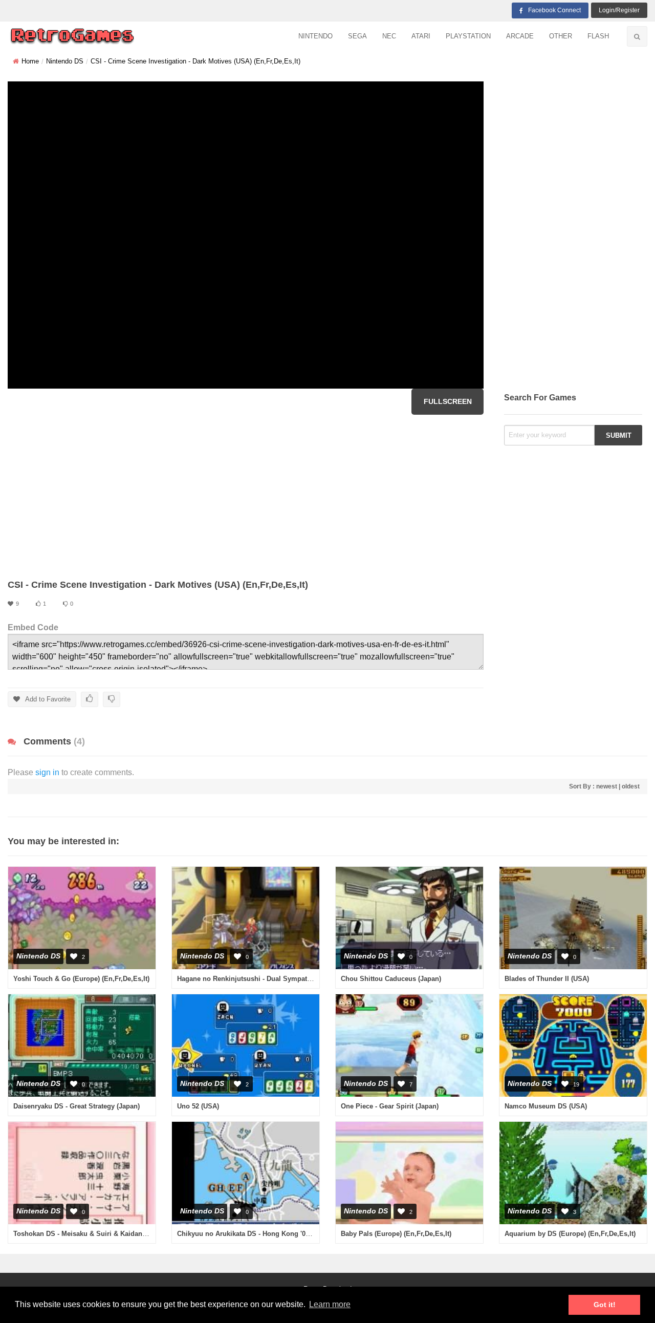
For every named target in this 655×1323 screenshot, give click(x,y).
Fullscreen (448, 401)
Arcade (520, 36)
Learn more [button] (330, 1304)
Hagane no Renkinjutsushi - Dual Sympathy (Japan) (258, 979)
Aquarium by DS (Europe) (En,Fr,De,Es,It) (570, 1233)
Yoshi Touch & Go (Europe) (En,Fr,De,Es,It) (81, 979)
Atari (420, 36)
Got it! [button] (605, 1304)
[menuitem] (315, 36)
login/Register (619, 10)
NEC (389, 36)
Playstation (468, 36)
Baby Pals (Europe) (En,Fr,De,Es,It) (396, 1233)
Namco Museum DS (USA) (546, 1106)
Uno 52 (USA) (198, 1106)
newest (606, 786)
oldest (631, 786)
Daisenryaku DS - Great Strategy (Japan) (76, 1106)
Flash (598, 36)
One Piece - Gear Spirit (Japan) (390, 1106)
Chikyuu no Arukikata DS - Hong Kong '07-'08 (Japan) (261, 1233)
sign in (47, 772)
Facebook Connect (554, 10)
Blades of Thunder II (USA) (547, 979)
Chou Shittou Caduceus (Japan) (391, 979)
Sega (357, 36)
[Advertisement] (246, 496)
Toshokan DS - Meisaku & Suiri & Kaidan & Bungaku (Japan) (108, 1233)
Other (560, 36)
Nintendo (315, 36)
